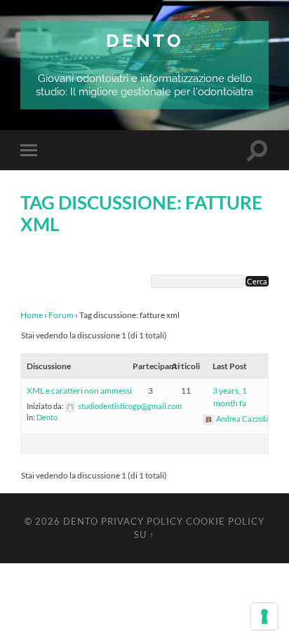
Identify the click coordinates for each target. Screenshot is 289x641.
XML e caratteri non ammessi (79, 390)
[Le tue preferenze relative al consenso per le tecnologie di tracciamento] (264, 616)
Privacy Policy (142, 521)
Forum (61, 315)
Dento (145, 40)
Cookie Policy (225, 521)
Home (31, 315)
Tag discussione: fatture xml (141, 213)
